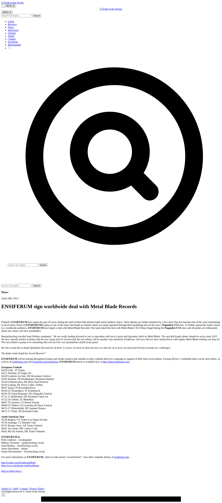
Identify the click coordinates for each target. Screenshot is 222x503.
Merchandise (14, 44)
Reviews (12, 24)
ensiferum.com (19, 361)
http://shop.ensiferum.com (116, 361)
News (11, 27)
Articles (12, 33)
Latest (11, 21)
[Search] (2, 6)
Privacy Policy (37, 488)
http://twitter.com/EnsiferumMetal (18, 462)
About (11, 36)
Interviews (13, 30)
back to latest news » (12, 471)
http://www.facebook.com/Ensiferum (20, 465)
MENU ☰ (10, 6)
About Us (6, 488)
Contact (12, 39)
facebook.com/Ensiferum (45, 361)
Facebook (13, 41)
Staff (15, 488)
